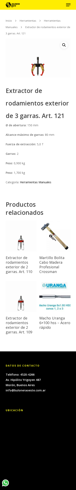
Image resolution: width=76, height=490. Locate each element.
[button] (64, 45)
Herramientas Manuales (35, 182)
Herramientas (28, 20)
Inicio (9, 20)
